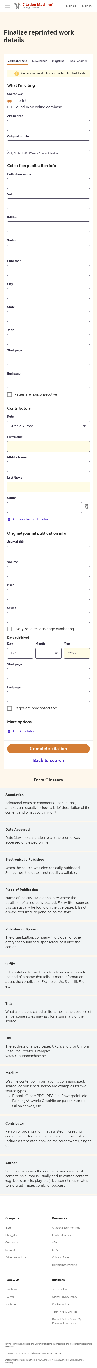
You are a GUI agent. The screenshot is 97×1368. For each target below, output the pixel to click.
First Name (15, 437)
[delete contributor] (87, 506)
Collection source (19, 174)
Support (10, 1250)
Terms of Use (60, 1289)
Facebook (11, 1289)
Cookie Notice (60, 1304)
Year (10, 330)
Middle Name (17, 457)
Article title (15, 116)
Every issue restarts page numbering (44, 629)
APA (54, 1242)
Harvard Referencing (64, 1265)
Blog (8, 1228)
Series (11, 240)
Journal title (16, 541)
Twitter (9, 1297)
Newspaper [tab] (39, 61)
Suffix (11, 498)
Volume (12, 562)
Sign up (71, 5)
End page (14, 373)
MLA (55, 1250)
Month (40, 643)
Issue (10, 585)
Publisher (14, 261)
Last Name (14, 477)
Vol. (10, 194)
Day (10, 643)
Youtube (10, 1304)
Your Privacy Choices (64, 1312)
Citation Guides (61, 1235)
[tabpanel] (48, 405)
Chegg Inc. (11, 1235)
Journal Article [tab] (17, 61)
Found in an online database (38, 107)
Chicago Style (60, 1257)
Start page (14, 350)
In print (20, 101)
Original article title (21, 136)
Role (10, 416)
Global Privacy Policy (64, 1297)
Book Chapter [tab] (78, 61)
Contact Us (11, 1242)
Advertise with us (15, 1257)
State (11, 307)
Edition (12, 217)
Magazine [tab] (58, 61)
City (10, 284)
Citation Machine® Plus (66, 1228)
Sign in (87, 5)
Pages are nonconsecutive (35, 394)
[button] (48, 426)
